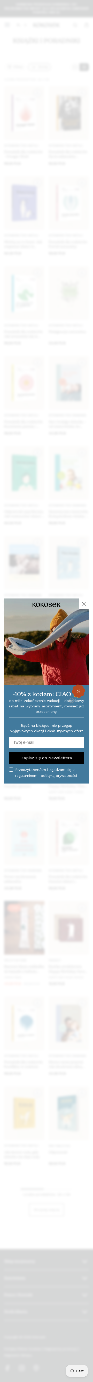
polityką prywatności (59, 775)
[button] (78, 691)
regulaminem (26, 775)
